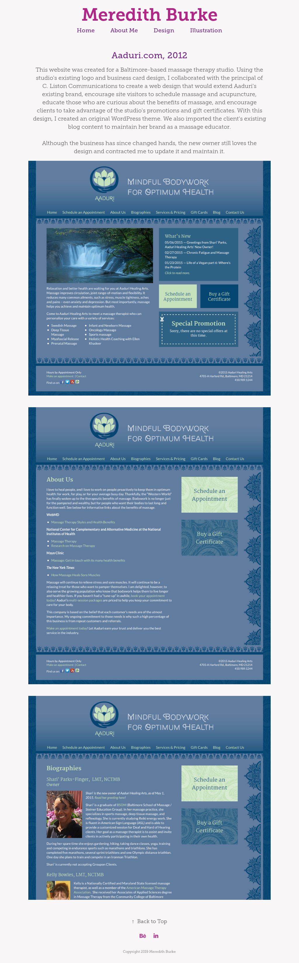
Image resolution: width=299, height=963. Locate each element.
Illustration (206, 30)
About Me (124, 30)
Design (164, 30)
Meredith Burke (149, 15)
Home (86, 30)
